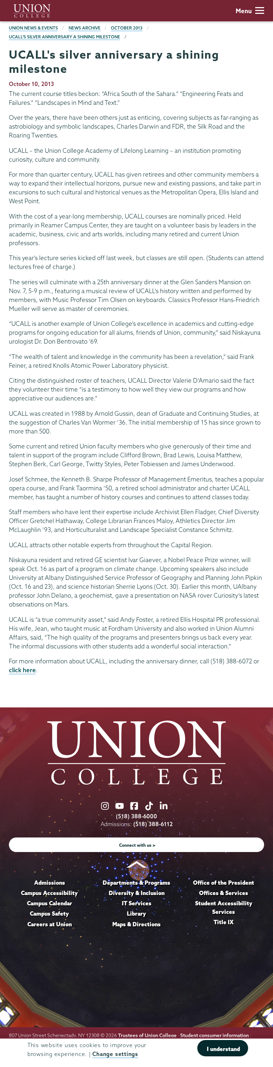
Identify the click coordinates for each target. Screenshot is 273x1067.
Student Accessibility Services (223, 907)
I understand (223, 1048)
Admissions (49, 882)
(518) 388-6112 (153, 824)
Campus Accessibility (49, 892)
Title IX (224, 922)
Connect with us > (137, 845)
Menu (244, 11)
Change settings (115, 1054)
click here (22, 670)
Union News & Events (33, 28)
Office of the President (223, 882)
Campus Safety (49, 913)
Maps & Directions (136, 924)
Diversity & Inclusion (137, 892)
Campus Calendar (49, 903)
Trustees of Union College (147, 1035)
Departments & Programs (136, 882)
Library (136, 913)
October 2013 (127, 28)
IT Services (136, 903)
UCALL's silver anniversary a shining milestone (64, 36)
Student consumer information (214, 1035)
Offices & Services (223, 892)
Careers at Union (49, 924)
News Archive (85, 28)
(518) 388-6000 (136, 816)
